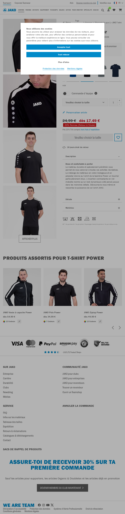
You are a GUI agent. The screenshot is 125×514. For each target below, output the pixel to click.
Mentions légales (74, 68)
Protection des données (53, 68)
